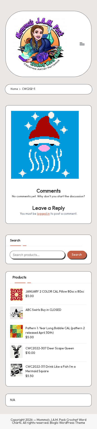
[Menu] (82, 44)
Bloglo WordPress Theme (67, 422)
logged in (43, 214)
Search (15, 240)
